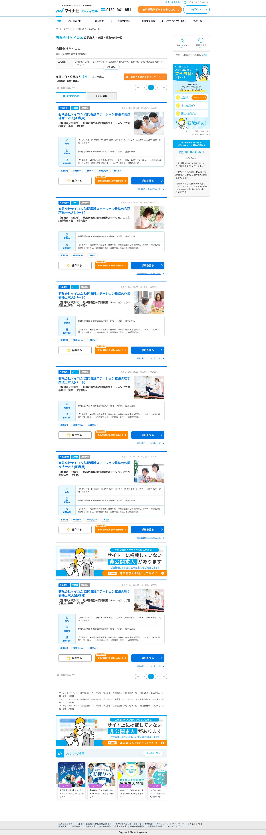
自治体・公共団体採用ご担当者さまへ (95, 824)
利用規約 (149, 824)
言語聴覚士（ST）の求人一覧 (125, 706)
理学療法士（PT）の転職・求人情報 (95, 693)
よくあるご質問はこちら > (201, 134)
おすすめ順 (73, 96)
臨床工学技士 (121, 826)
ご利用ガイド (74, 21)
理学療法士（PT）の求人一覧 (125, 693)
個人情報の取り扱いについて (128, 824)
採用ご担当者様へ (173, 2)
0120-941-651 (116, 9)
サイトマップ (178, 824)
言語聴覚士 (90, 826)
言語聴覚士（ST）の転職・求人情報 (95, 706)
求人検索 (99, 21)
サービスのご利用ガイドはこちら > (197, 131)
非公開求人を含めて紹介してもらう (144, 77)
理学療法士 (63, 826)
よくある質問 (194, 824)
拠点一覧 (197, 21)
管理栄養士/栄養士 (156, 826)
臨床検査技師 (105, 826)
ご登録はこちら (198, 97)
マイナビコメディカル (65, 29)
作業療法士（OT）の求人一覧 (125, 699)
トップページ (59, 21)
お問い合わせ (163, 824)
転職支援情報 (148, 21)
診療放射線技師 (137, 826)
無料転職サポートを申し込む (159, 9)
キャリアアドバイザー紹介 (173, 21)
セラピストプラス (176, 826)
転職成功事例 (124, 21)
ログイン (196, 9)
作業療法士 (77, 826)
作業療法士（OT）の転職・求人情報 (95, 699)
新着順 (104, 96)
